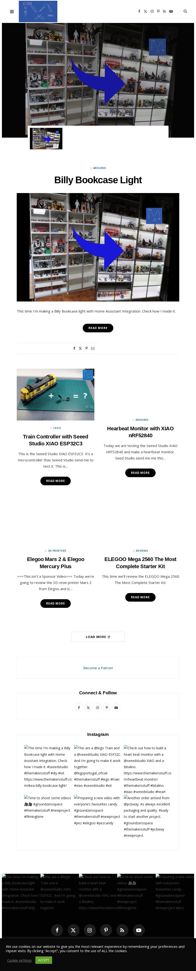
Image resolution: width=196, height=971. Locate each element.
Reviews (142, 550)
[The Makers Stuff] (38, 11)
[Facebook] (74, 348)
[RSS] (122, 930)
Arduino (98, 67)
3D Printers (57, 550)
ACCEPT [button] (43, 960)
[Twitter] (80, 348)
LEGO (57, 428)
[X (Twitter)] (74, 930)
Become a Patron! (98, 667)
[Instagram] (90, 930)
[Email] (92, 348)
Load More (96, 637)
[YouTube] (139, 930)
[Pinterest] (86, 348)
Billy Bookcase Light (98, 81)
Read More (55, 481)
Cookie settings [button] (19, 960)
